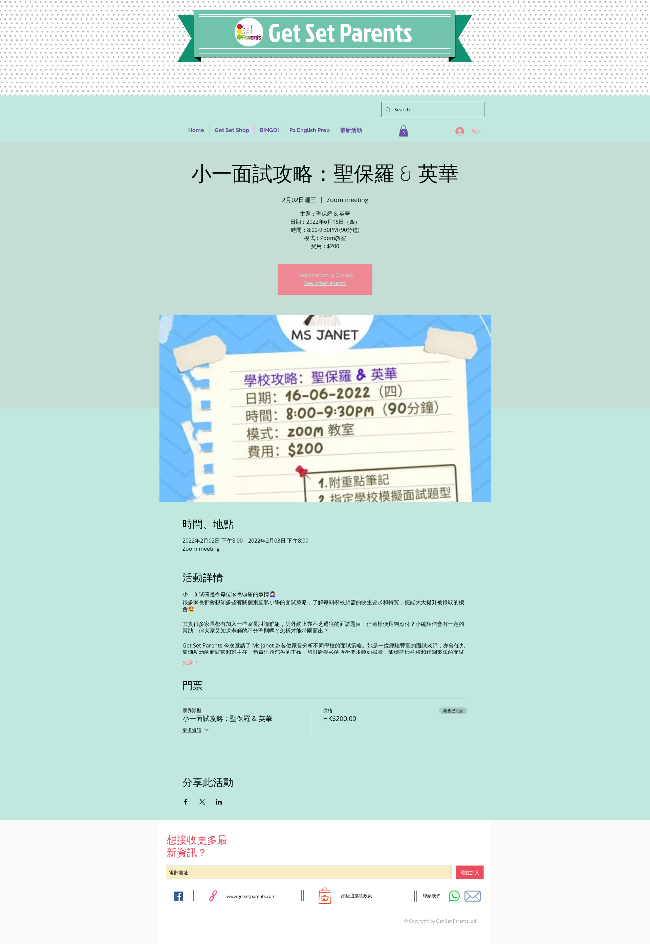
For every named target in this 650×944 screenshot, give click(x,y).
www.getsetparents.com (251, 896)
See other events (325, 283)
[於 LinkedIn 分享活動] (219, 802)
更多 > (190, 662)
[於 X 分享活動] (202, 802)
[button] (403, 130)
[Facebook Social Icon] (178, 896)
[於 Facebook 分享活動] (185, 802)
